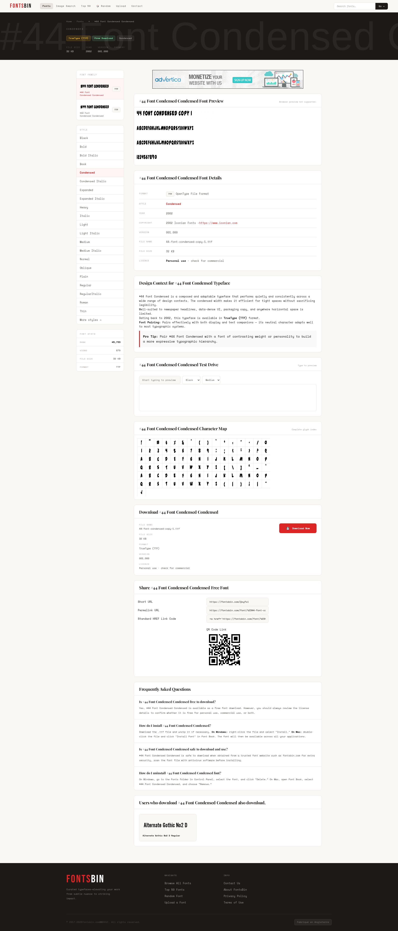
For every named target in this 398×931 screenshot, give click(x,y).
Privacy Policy (235, 896)
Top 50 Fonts (174, 890)
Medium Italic (90, 251)
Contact (137, 6)
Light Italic (90, 233)
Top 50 (86, 6)
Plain (84, 276)
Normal (85, 259)
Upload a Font (175, 902)
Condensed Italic (93, 181)
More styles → (90, 320)
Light (84, 224)
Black (84, 138)
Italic (85, 216)
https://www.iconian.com (218, 223)
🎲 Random (103, 6)
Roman (84, 303)
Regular (85, 285)
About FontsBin (235, 890)
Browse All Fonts (178, 883)
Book (83, 164)
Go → (382, 6)
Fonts (46, 6)
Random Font (174, 896)
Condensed (87, 173)
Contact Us (232, 883)
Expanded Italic (92, 199)
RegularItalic (90, 294)
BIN (21, 5)
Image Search (66, 6)
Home (69, 21)
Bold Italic (89, 155)
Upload (121, 6)
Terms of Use (234, 902)
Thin (83, 311)
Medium (85, 242)
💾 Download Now (298, 528)
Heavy (84, 207)
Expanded (86, 190)
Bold (83, 147)
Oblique (85, 268)
